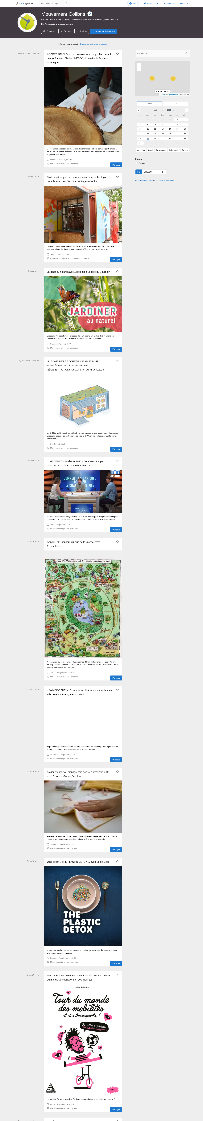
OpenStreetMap (174, 94)
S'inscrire (184, 3)
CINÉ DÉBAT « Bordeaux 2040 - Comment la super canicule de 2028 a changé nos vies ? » (75, 463)
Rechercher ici (162, 91)
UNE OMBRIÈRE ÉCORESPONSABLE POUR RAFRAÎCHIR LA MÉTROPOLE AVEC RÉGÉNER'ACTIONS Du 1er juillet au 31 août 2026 (75, 365)
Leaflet (162, 94)
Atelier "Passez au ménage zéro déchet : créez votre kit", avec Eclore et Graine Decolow (78, 774)
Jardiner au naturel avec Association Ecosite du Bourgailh (78, 271)
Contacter (51, 31)
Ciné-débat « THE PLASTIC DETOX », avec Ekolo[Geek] (78, 861)
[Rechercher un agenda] (66, 3)
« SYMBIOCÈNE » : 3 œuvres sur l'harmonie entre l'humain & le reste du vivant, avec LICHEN (80, 692)
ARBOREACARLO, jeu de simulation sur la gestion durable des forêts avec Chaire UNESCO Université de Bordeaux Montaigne (79, 58)
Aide (135, 3)
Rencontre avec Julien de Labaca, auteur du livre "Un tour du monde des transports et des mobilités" (79, 977)
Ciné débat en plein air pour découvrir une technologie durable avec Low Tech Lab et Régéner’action (77, 179)
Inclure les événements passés (93, 44)
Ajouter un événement (105, 31)
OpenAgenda (141, 180)
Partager (116, 165)
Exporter (67, 31)
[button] (152, 78)
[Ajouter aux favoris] (117, 53)
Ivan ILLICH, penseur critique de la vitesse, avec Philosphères (73, 544)
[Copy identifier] (162, 171)
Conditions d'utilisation (164, 180)
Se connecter (169, 3)
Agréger (83, 31)
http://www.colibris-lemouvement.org (57, 24)
